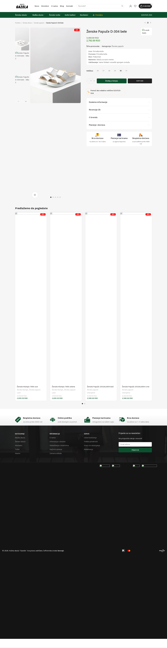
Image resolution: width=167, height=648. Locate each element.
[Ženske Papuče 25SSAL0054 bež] (101, 298)
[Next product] (150, 22)
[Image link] (105, 550)
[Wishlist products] (135, 6)
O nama (53, 438)
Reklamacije (88, 449)
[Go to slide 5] (60, 197)
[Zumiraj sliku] (35, 195)
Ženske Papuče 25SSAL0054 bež (100, 386)
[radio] (98, 71)
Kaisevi (17, 453)
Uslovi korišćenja (90, 438)
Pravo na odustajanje (92, 445)
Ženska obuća (27, 23)
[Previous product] (145, 22)
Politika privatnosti (91, 441)
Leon (19, 393)
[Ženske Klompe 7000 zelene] (66, 298)
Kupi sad (139, 81)
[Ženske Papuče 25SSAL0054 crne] (136, 298)
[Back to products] (147, 22)
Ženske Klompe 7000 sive (27, 386)
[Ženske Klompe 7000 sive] (31, 298)
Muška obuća (20, 438)
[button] (18, 101)
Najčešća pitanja (56, 449)
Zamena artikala (56, 453)
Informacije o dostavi (57, 441)
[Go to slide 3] (55, 197)
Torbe (17, 449)
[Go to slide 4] (57, 197)
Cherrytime (91, 393)
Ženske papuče (39, 23)
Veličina (89, 71)
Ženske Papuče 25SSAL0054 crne (135, 386)
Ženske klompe (22, 390)
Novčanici (18, 445)
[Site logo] (22, 6)
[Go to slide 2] (53, 197)
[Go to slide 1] (50, 197)
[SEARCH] (122, 6)
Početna (17, 23)
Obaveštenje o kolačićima (59, 445)
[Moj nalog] (130, 6)
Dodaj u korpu (111, 81)
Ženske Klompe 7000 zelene (63, 386)
